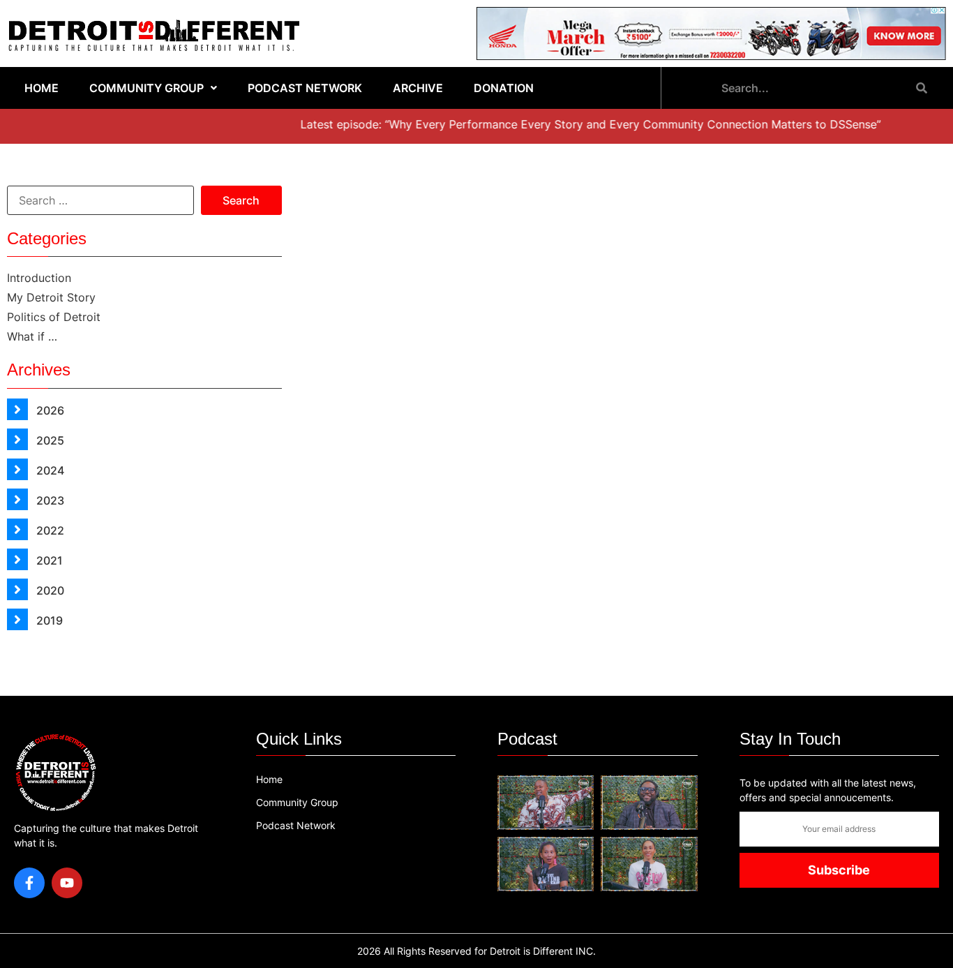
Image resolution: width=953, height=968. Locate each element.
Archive (418, 88)
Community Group (146, 88)
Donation (504, 88)
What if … (32, 336)
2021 (48, 560)
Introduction (39, 278)
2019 (48, 620)
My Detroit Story (51, 297)
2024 (48, 470)
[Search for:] (100, 200)
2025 (48, 440)
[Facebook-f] (29, 883)
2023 (48, 500)
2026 (48, 410)
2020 (48, 590)
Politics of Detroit (53, 317)
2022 (48, 530)
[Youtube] (67, 883)
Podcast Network (305, 88)
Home (41, 88)
